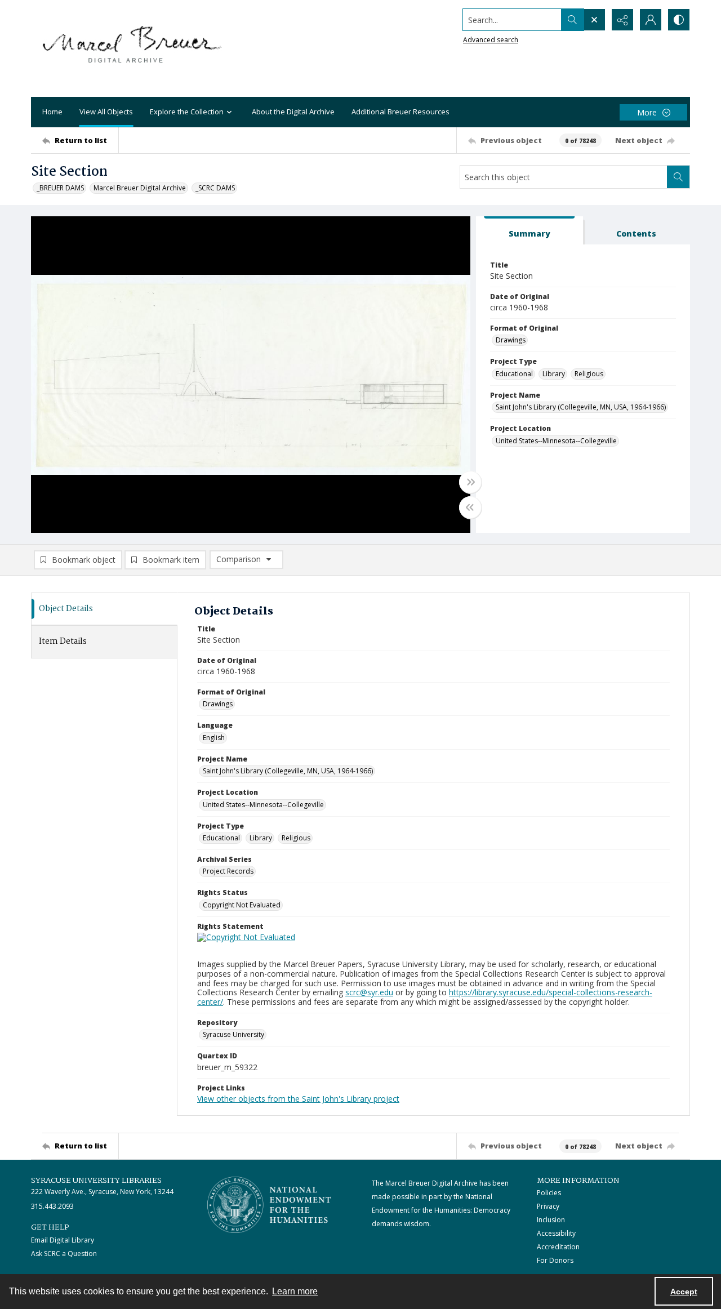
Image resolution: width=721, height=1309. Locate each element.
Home (52, 111)
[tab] (529, 230)
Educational (514, 374)
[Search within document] (678, 177)
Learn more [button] (295, 1291)
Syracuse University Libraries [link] (96, 1180)
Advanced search (490, 39)
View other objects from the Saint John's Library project (298, 1098)
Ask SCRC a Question (64, 1253)
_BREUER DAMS (60, 188)
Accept (683, 1291)
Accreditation (558, 1247)
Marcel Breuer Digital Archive (140, 188)
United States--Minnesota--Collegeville (556, 441)
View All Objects (106, 111)
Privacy (548, 1206)
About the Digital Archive (293, 111)
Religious (589, 374)
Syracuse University (233, 1034)
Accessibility (556, 1233)
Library (553, 374)
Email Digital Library (62, 1240)
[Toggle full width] (470, 482)
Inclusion (551, 1220)
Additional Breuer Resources (400, 111)
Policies (549, 1192)
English (214, 737)
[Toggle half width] (470, 507)
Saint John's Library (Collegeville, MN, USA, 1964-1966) (581, 407)
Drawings (511, 340)
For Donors (555, 1260)
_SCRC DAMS (215, 188)
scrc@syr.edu (369, 992)
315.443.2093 (52, 1206)
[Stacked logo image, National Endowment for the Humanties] (269, 1205)
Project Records (228, 871)
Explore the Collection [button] (187, 111)
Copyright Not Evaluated (242, 905)
